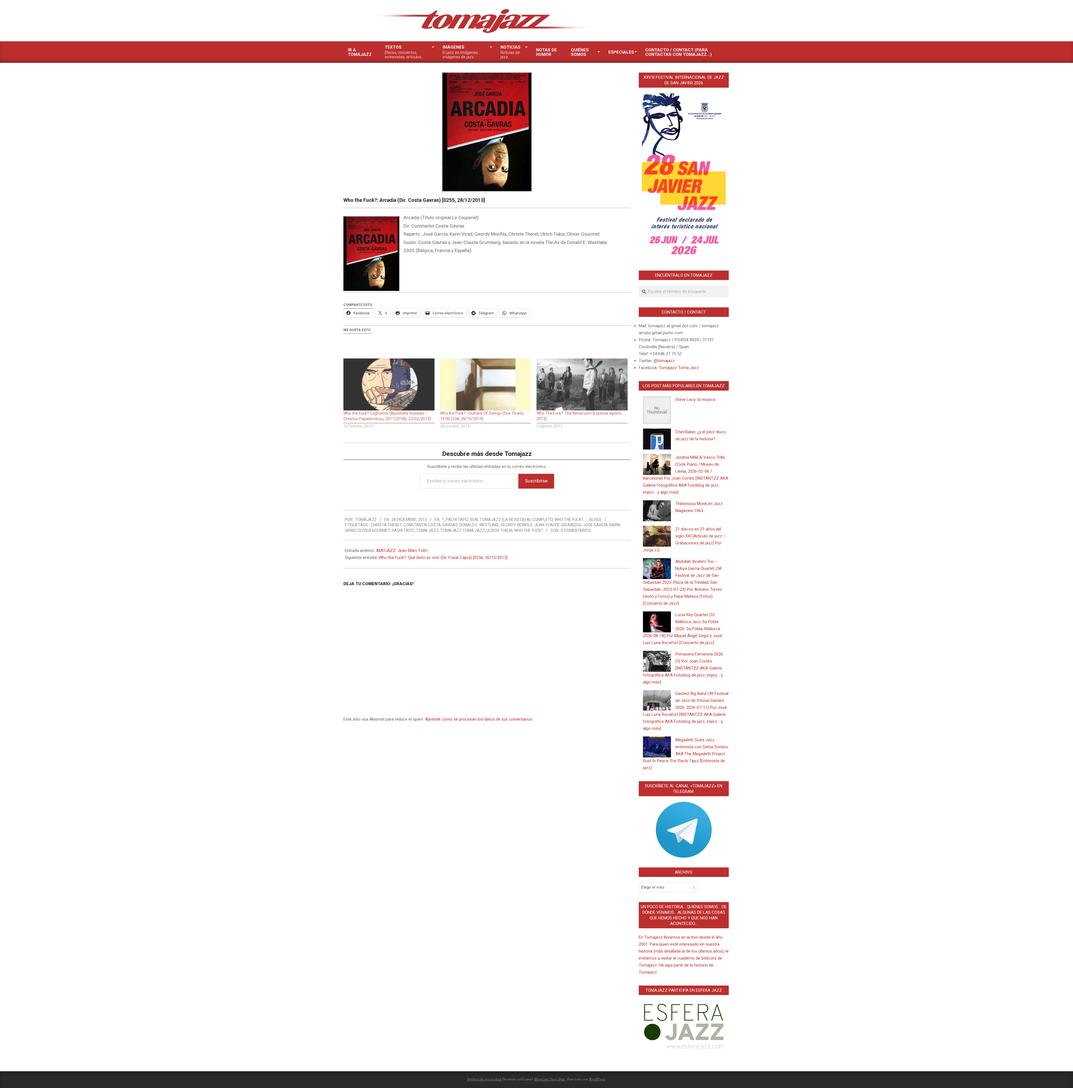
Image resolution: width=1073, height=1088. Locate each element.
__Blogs (593, 519)
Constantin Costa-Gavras (430, 525)
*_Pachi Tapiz (455, 519)
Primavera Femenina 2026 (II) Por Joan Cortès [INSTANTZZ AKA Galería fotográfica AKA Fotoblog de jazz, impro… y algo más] (683, 668)
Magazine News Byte (549, 1079)
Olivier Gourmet (373, 530)
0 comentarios (576, 530)
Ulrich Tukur (499, 530)
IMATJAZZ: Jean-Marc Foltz (402, 550)
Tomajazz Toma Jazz (462, 530)
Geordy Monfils (517, 525)
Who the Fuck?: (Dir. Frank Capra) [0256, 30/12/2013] (443, 557)
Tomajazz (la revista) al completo (516, 519)
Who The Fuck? (568, 519)
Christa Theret (386, 525)
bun (474, 519)
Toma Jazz (427, 530)
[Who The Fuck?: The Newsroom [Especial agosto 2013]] (582, 384)
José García (595, 525)
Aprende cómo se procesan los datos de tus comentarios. (479, 719)
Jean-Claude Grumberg (557, 525)
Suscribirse (536, 481)
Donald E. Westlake (479, 525)
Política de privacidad (484, 1079)
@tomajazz (664, 360)
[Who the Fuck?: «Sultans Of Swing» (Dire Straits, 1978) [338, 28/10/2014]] (485, 384)
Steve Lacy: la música (695, 399)
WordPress (597, 1079)
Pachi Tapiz (403, 530)
